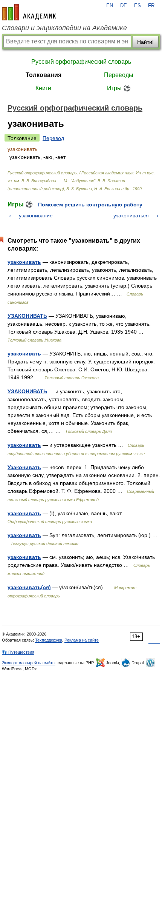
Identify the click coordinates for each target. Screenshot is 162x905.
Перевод (53, 138)
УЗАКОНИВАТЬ (27, 316)
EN (109, 5)
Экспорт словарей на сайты (28, 662)
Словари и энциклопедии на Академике (64, 28)
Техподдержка (48, 640)
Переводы (118, 75)
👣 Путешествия (18, 652)
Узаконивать (24, 467)
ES (137, 5)
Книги (43, 88)
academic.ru (29, 12)
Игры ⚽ (119, 88)
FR (151, 5)
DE (123, 5)
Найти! (145, 42)
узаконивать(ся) (29, 587)
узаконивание (36, 215)
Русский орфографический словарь (81, 61)
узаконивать (24, 262)
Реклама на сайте (81, 640)
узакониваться (131, 215)
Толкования (43, 75)
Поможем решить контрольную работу (90, 205)
